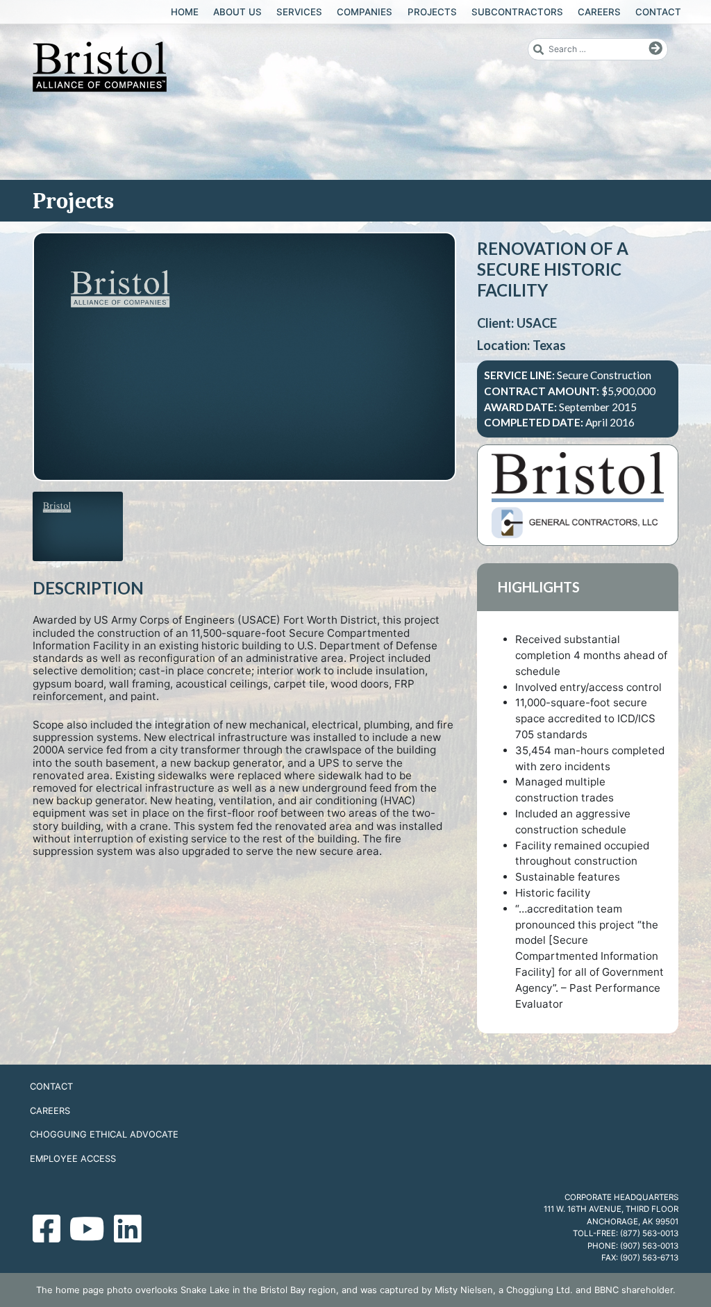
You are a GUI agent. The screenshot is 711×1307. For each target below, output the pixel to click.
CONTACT (658, 11)
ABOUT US (237, 11)
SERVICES (299, 11)
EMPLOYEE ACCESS (73, 1158)
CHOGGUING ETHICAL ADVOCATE (104, 1134)
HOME (185, 11)
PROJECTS (432, 11)
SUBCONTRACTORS (517, 11)
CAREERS (599, 11)
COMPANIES (364, 11)
